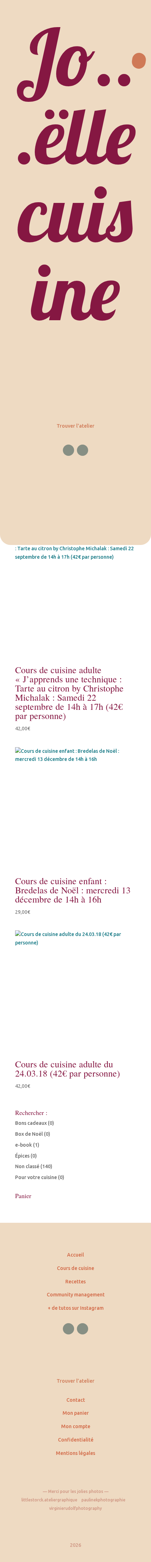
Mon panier (76, 1413)
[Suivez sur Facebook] (68, 450)
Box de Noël (29, 1134)
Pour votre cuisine (36, 1177)
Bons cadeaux (31, 1123)
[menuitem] (75, 272)
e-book (23, 1145)
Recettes (75, 1281)
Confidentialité (75, 1440)
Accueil (75, 1255)
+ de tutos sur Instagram (76, 1308)
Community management (76, 1294)
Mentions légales (75, 1453)
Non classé (27, 1166)
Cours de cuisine (75, 1268)
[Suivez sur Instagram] (82, 450)
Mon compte (75, 1426)
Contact (75, 1400)
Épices (22, 1156)
